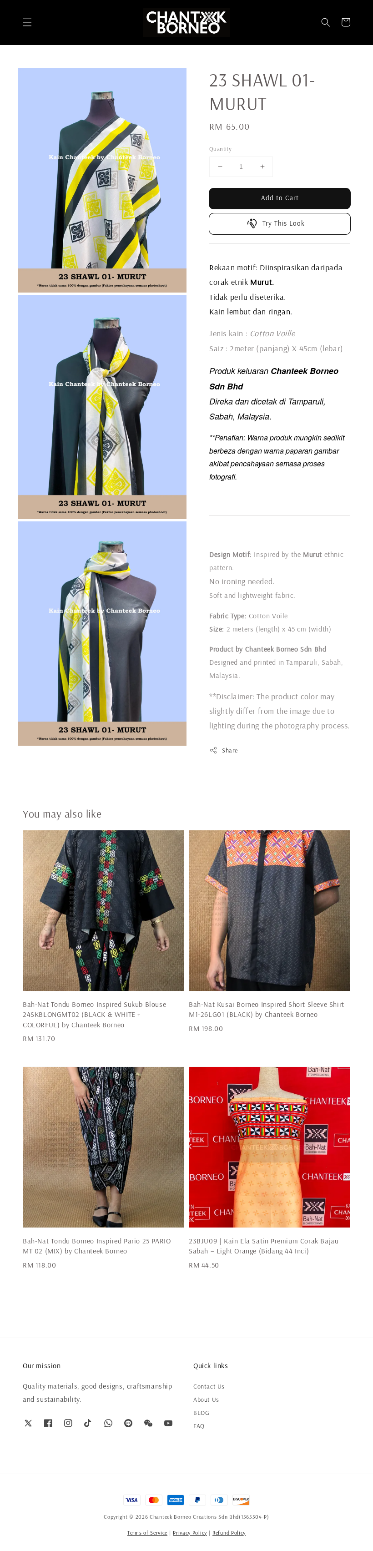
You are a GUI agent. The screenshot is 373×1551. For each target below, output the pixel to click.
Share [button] (230, 750)
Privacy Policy (190, 1532)
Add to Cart (280, 197)
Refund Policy (229, 1532)
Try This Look (283, 223)
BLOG (201, 1413)
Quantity (220, 148)
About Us (206, 1399)
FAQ (199, 1426)
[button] (27, 22)
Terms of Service (147, 1532)
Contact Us (209, 1386)
